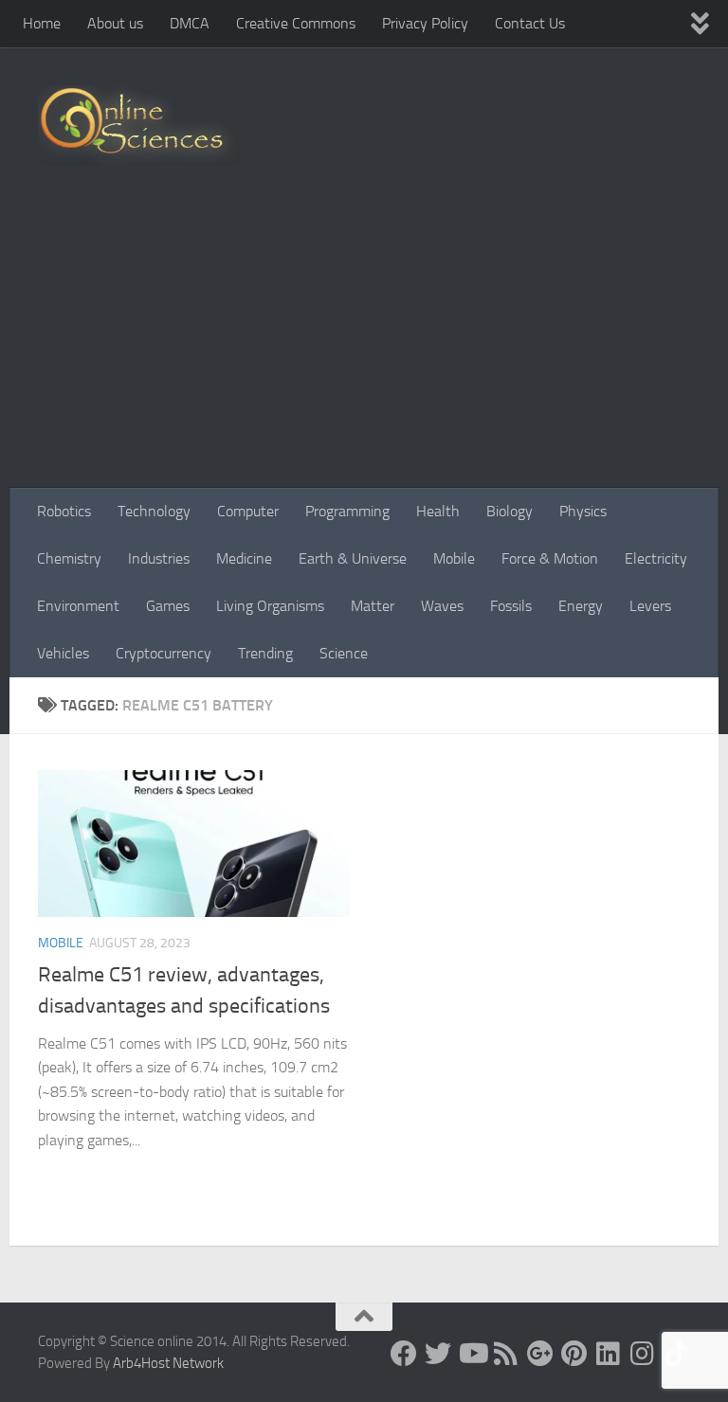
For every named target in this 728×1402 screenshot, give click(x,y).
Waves (442, 606)
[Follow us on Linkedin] (608, 1353)
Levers (650, 606)
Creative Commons (295, 23)
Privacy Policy (425, 23)
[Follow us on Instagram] (642, 1353)
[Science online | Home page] (139, 125)
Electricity (656, 558)
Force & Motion (549, 558)
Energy (580, 606)
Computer (248, 511)
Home (42, 23)
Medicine (244, 558)
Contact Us (530, 23)
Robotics (64, 511)
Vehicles (63, 653)
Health (438, 511)
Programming (347, 511)
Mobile (454, 558)
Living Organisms (270, 606)
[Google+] (540, 1353)
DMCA (189, 23)
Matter (372, 606)
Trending (265, 653)
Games (168, 606)
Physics (583, 511)
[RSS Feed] (506, 1353)
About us (115, 23)
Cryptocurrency (163, 653)
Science (343, 653)
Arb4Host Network (168, 1363)
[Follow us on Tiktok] (677, 1353)
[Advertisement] (364, 345)
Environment (78, 606)
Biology (509, 511)
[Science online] (404, 1353)
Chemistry (69, 558)
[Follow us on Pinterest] (574, 1353)
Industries (159, 558)
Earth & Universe (353, 558)
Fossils (511, 606)
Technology (154, 511)
